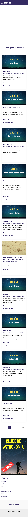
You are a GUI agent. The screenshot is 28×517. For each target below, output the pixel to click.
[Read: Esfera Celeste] (14, 284)
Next (24, 427)
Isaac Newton (7, 330)
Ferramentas (3, 488)
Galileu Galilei (6, 367)
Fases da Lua (6, 71)
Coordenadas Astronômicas (10, 181)
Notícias (2, 493)
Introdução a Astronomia (6, 491)
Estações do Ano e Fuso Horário (11, 107)
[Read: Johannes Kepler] (14, 394)
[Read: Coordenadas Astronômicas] (14, 171)
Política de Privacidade (14, 504)
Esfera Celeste (7, 294)
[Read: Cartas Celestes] (14, 211)
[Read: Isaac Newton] (14, 321)
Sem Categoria (4, 496)
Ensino (2, 486)
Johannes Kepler (7, 403)
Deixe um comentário (7, 73)
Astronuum (6, 2)
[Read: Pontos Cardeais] (14, 134)
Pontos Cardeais (7, 144)
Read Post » (6, 83)
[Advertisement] (14, 24)
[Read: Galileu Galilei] (14, 357)
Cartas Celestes (7, 221)
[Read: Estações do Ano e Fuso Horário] (14, 98)
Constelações (3, 481)
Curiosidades (3, 483)
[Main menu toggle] (25, 2)
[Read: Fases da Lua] (14, 61)
